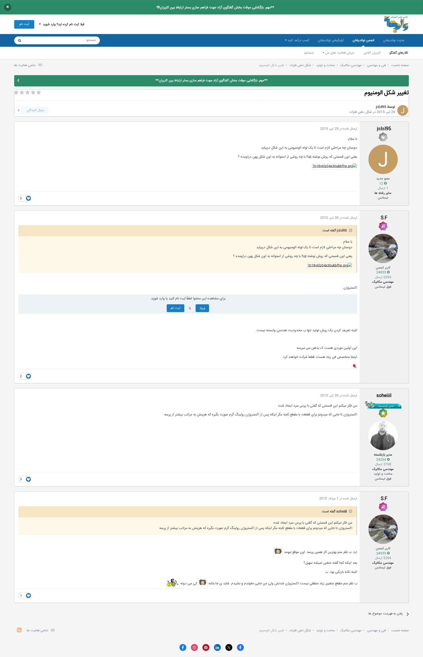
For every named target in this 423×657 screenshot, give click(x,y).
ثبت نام (24, 24)
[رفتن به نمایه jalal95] (402, 110)
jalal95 (381, 107)
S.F (384, 218)
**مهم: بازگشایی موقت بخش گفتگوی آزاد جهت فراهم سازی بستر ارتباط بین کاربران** (215, 8)
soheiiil (383, 395)
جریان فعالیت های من (339, 53)
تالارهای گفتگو (398, 53)
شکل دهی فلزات (360, 112)
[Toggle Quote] (350, 230)
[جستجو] (19, 40)
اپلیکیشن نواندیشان (331, 40)
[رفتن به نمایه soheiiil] (383, 435)
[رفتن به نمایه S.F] (383, 248)
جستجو (309, 53)
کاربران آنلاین (372, 53)
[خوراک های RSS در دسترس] (19, 630)
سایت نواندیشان (393, 40)
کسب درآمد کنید (298, 40)
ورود (202, 308)
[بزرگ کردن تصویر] (334, 166)
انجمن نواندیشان (363, 40)
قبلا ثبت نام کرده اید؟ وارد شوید (62, 24)
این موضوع (38, 40)
